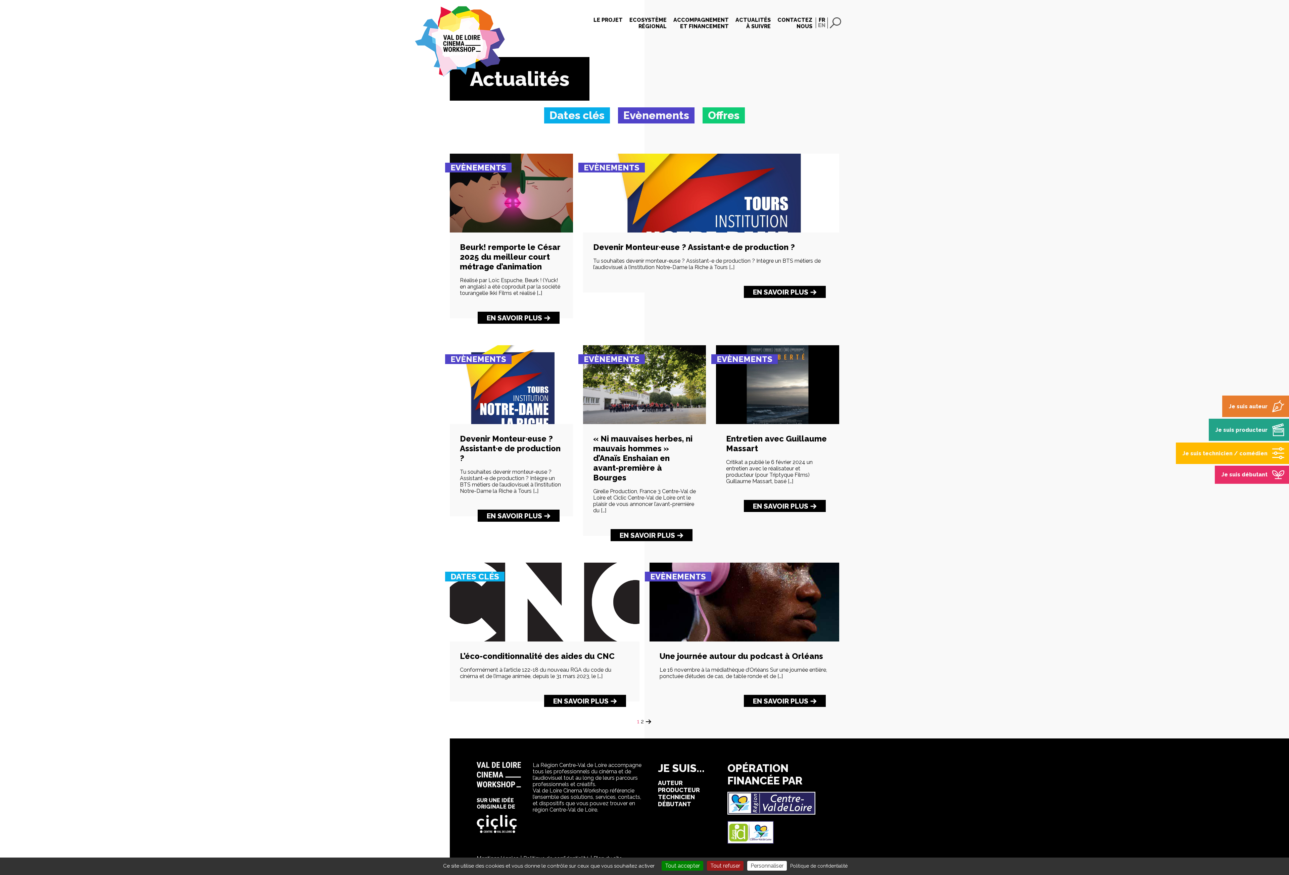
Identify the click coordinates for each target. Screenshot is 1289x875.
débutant (674, 804)
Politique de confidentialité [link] (819, 866)
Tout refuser (725, 866)
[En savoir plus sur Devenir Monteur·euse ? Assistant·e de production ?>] (711, 230)
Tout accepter (682, 866)
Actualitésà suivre (753, 23)
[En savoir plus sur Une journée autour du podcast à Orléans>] (744, 639)
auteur (670, 782)
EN (821, 25)
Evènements (478, 167)
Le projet (608, 20)
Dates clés (474, 576)
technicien (676, 797)
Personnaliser (767, 866)
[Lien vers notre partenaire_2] (750, 842)
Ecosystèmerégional (648, 23)
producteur (679, 789)
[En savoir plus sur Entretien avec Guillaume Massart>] (777, 422)
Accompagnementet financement (701, 23)
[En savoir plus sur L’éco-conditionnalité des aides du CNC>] (544, 639)
